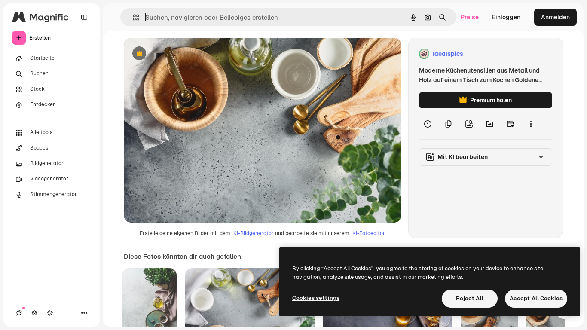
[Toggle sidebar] (84, 17)
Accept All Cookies (536, 298)
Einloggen (506, 17)
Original (179, 54)
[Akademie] (34, 313)
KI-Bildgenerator (253, 233)
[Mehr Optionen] (530, 123)
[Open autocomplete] (132, 17)
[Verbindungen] (19, 313)
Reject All (469, 298)
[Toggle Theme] (50, 313)
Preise (470, 17)
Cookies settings (315, 298)
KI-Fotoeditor (368, 233)
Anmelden (555, 17)
